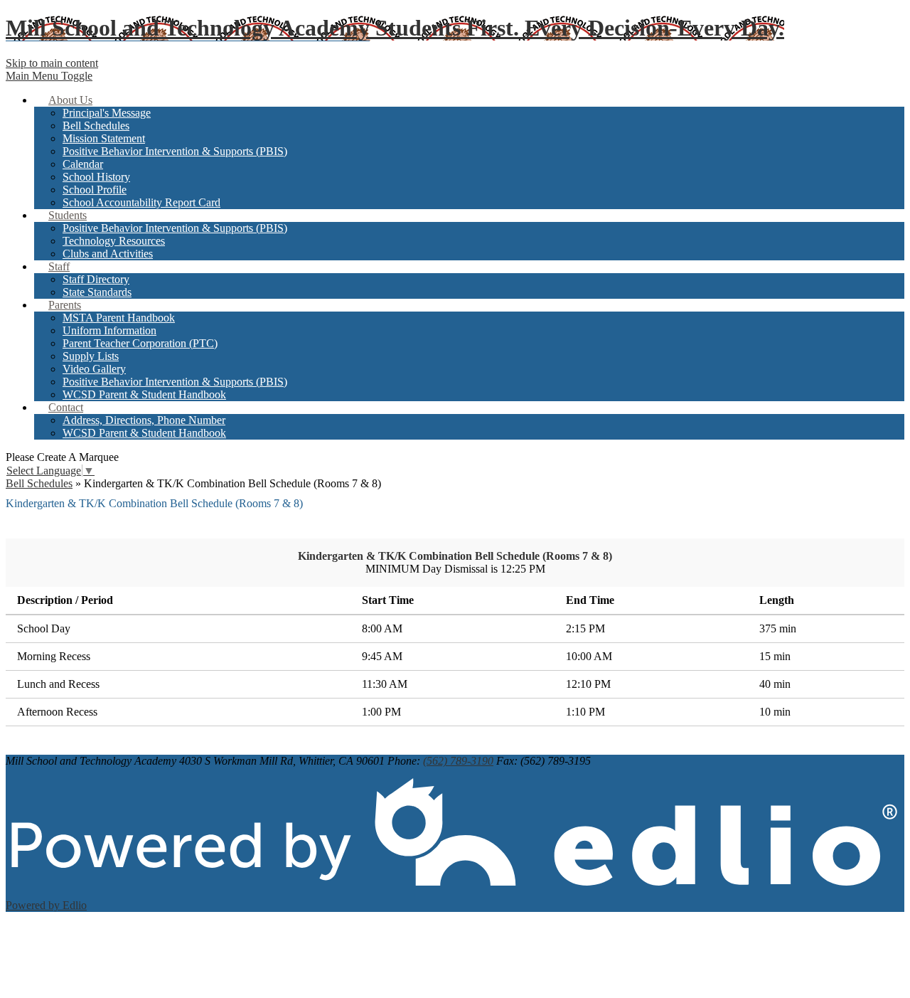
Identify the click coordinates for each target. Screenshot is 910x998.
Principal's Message (107, 113)
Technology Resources (114, 241)
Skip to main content (52, 63)
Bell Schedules (96, 126)
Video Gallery (94, 369)
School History (96, 177)
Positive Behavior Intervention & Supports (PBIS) (175, 151)
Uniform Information (109, 330)
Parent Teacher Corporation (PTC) (140, 343)
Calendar (83, 164)
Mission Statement (104, 138)
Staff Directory (96, 279)
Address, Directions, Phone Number (144, 420)
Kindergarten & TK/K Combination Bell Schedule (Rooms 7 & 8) (455, 556)
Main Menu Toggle (49, 76)
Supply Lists (91, 356)
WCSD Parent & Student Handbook (144, 394)
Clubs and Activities (108, 254)
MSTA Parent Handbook (119, 318)
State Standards (97, 292)
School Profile (95, 190)
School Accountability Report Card (141, 202)
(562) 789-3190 (458, 761)
